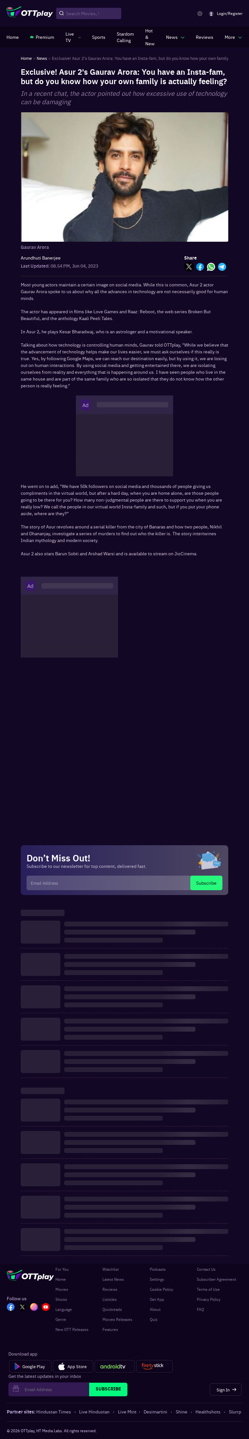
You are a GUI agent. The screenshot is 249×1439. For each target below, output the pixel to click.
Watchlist (110, 1269)
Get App (157, 1299)
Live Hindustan (94, 1411)
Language (63, 1309)
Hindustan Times (53, 1411)
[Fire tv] (154, 1366)
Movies (61, 1289)
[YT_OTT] (46, 1307)
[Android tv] (115, 1366)
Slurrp (235, 1411)
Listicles (109, 1299)
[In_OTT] (34, 1307)
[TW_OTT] (22, 1307)
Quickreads (112, 1309)
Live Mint (127, 1411)
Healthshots (208, 1411)
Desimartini (155, 1411)
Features (110, 1329)
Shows (61, 1299)
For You (62, 1269)
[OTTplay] (29, 13)
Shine (181, 1411)
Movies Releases (117, 1319)
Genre (60, 1319)
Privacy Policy (208, 1299)
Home (60, 1279)
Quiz (154, 1319)
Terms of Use (208, 1289)
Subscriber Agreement (216, 1279)
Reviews (109, 1289)
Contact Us (206, 1269)
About (155, 1309)
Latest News (113, 1279)
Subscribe (206, 883)
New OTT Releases (72, 1329)
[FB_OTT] (11, 1307)
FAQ (200, 1309)
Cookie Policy (161, 1289)
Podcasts (158, 1269)
